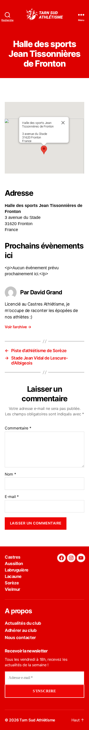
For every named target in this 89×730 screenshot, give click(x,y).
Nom (10, 474)
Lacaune (13, 576)
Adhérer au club (21, 630)
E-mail (12, 497)
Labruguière (16, 569)
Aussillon (14, 563)
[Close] (63, 122)
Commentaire (18, 428)
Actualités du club (23, 623)
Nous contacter (20, 637)
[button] (44, 149)
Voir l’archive (18, 326)
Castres (12, 557)
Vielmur (12, 589)
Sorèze (12, 582)
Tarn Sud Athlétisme (37, 720)
